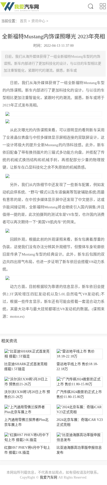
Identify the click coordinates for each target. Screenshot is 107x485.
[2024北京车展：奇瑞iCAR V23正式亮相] (79, 409)
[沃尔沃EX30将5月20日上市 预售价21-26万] (27, 382)
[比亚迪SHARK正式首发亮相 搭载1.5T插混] (27, 354)
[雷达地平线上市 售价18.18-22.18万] (79, 354)
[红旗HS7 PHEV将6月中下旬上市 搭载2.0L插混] (27, 437)
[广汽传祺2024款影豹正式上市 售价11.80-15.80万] (79, 382)
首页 (23, 21)
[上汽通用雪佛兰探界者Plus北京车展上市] (27, 409)
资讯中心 (38, 21)
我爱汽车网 (48, 477)
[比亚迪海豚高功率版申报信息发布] (79, 437)
